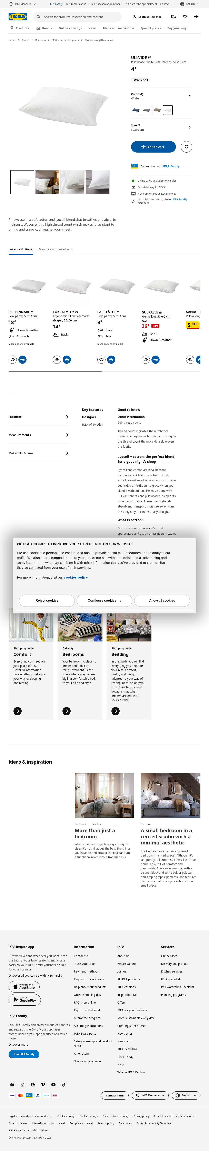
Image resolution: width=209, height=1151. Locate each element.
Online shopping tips (87, 995)
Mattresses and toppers (65, 39)
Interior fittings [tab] (20, 249)
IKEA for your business (132, 1010)
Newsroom (124, 1041)
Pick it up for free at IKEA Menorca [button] (157, 193)
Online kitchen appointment (105, 4)
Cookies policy (65, 1116)
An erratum (81, 1053)
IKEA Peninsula (127, 1049)
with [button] (160, 166)
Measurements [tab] (20, 435)
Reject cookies (47, 600)
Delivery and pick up (174, 964)
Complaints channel (81, 1123)
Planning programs (173, 995)
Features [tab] (15, 417)
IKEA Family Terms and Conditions (28, 1130)
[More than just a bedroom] (104, 795)
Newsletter (124, 1033)
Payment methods (86, 971)
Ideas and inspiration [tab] (118, 28)
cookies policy (76, 577)
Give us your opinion (87, 1061)
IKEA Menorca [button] (23, 4)
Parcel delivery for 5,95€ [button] (152, 187)
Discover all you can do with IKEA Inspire (35, 975)
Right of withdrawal (87, 1010)
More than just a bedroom (95, 833)
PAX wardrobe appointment (141, 4)
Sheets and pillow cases (99, 39)
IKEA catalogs (126, 987)
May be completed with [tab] (56, 249)
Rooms (25, 39)
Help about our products (90, 987)
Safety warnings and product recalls (93, 1043)
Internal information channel (48, 1123)
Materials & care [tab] (21, 453)
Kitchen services (171, 971)
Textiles (96, 824)
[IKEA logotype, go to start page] (18, 17)
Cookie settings (88, 1116)
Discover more (18, 1044)
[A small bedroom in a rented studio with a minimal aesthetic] (170, 795)
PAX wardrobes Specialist (177, 987)
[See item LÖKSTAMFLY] (73, 286)
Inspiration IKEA (127, 995)
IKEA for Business (76, 4)
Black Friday (125, 1057)
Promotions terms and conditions (174, 1116)
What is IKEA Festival (131, 1072)
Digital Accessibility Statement (154, 1123)
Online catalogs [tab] (70, 28)
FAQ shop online (85, 1002)
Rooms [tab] (47, 28)
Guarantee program (87, 1018)
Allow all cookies (162, 600)
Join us (121, 971)
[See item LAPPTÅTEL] (117, 286)
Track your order (85, 964)
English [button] (190, 4)
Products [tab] (22, 28)
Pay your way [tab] (177, 28)
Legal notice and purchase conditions (30, 1116)
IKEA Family (56, 4)
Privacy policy (141, 1116)
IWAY (120, 1064)
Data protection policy (116, 1116)
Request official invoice (89, 979)
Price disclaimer (18, 1123)
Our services (169, 956)
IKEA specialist (170, 979)
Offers (121, 1002)
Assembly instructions (88, 1026)
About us (123, 956)
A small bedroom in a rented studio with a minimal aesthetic (166, 836)
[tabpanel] (141, 500)
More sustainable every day (135, 1018)
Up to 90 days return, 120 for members (162, 201)
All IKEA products (128, 979)
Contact (164, 4)
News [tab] (92, 28)
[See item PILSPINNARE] (29, 286)
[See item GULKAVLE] (162, 286)
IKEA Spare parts (85, 1033)
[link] (136, 110)
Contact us (81, 956)
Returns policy (106, 1123)
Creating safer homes (131, 1026)
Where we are (126, 964)
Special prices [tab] (151, 28)
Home (12, 39)
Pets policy (125, 1123)
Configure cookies (102, 600)
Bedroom (40, 39)
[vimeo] (43, 1084)
